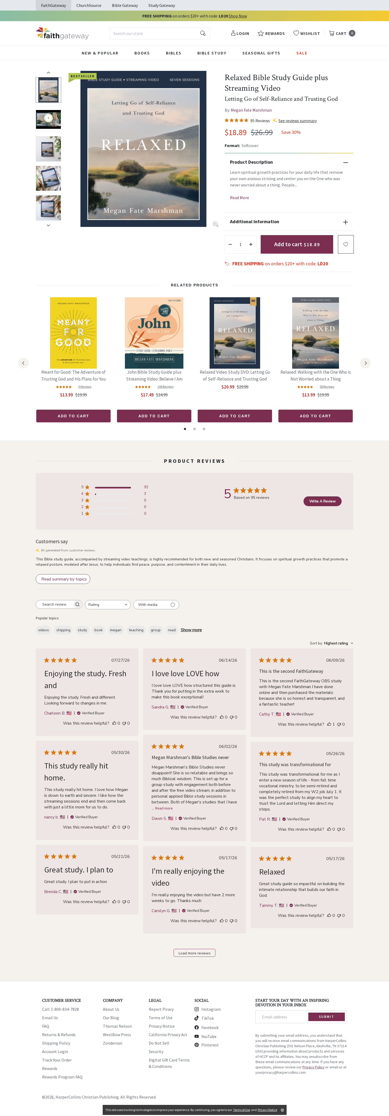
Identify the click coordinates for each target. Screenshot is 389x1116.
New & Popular (100, 53)
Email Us (50, 1017)
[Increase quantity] (251, 244)
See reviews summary (297, 120)
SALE (301, 53)
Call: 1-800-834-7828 (60, 1009)
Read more (164, 808)
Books (142, 53)
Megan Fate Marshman (251, 110)
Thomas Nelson (117, 1026)
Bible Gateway (125, 5)
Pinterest (210, 1045)
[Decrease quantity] (230, 244)
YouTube (208, 1036)
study (82, 630)
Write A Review (322, 501)
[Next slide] (48, 225)
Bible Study (212, 53)
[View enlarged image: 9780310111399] (143, 149)
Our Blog (111, 1017)
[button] (346, 244)
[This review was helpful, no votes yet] (114, 723)
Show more (191, 630)
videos (43, 630)
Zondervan (112, 1043)
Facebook (210, 1027)
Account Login (55, 1051)
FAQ (45, 1026)
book (98, 630)
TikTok (207, 1018)
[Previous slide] (48, 72)
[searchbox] (54, 604)
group (156, 630)
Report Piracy (161, 1009)
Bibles (174, 53)
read (172, 630)
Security (156, 1051)
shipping (63, 630)
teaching (136, 630)
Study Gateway (161, 5)
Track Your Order (57, 1060)
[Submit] (203, 33)
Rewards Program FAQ (62, 1077)
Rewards (49, 1068)
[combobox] (160, 33)
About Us (111, 1009)
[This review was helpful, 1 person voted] (329, 724)
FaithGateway (53, 5)
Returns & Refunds (59, 1034)
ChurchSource (88, 5)
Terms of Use (161, 1017)
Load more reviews (195, 953)
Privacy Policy (313, 1067)
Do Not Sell (159, 1043)
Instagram (211, 1009)
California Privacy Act (168, 1034)
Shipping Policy (56, 1043)
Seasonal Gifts (261, 53)
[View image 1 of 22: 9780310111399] (48, 89)
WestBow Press (117, 1034)
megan (115, 630)
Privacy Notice (162, 1026)
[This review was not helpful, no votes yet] (124, 723)
